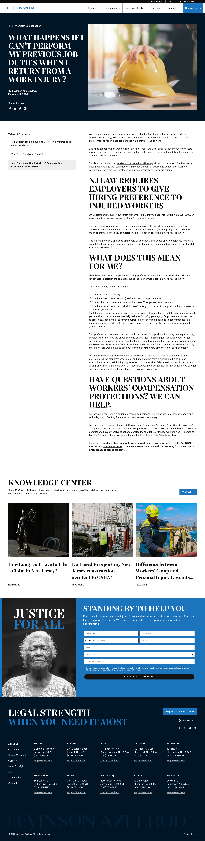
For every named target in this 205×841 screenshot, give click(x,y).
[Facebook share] (10, 108)
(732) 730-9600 (75, 787)
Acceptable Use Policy (132, 670)
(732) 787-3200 (75, 755)
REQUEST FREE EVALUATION (139, 677)
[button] (94, 8)
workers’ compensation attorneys (135, 163)
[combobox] (87, 640)
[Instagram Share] (15, 108)
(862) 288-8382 (175, 787)
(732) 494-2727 (42, 755)
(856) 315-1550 (141, 755)
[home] (23, 8)
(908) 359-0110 (142, 787)
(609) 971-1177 (41, 787)
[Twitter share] (20, 108)
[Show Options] (193, 654)
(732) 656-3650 (108, 787)
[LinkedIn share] (25, 108)
